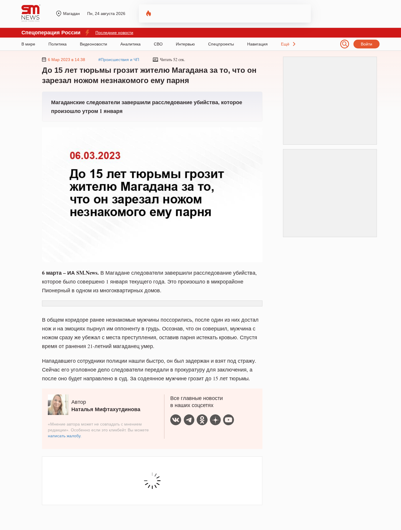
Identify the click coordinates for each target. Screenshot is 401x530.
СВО (158, 44)
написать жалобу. (65, 435)
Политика (57, 44)
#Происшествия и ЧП (118, 59)
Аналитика (130, 44)
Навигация (257, 44)
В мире (28, 44)
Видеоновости (93, 44)
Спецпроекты (221, 44)
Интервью (185, 44)
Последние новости (114, 32)
